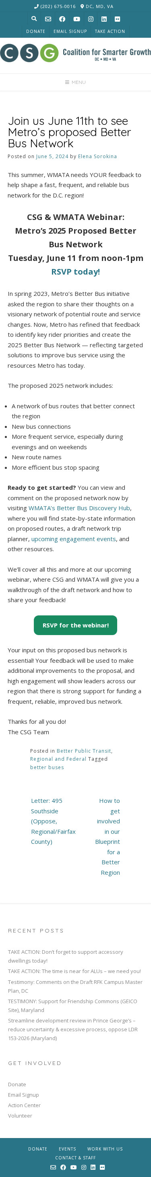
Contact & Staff (75, 1158)
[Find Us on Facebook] (62, 19)
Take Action (110, 31)
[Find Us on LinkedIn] (104, 19)
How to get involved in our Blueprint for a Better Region (107, 836)
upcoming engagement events (73, 539)
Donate (36, 31)
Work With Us (105, 1149)
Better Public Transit (84, 750)
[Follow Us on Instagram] (90, 19)
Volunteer (20, 1115)
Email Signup (70, 31)
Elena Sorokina (97, 156)
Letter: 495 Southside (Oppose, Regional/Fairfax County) (53, 820)
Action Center (24, 1105)
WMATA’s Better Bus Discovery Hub (79, 508)
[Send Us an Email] (48, 19)
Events (67, 1149)
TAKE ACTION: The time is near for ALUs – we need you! (74, 971)
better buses (47, 767)
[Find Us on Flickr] (117, 19)
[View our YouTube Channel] (76, 19)
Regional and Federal (58, 758)
